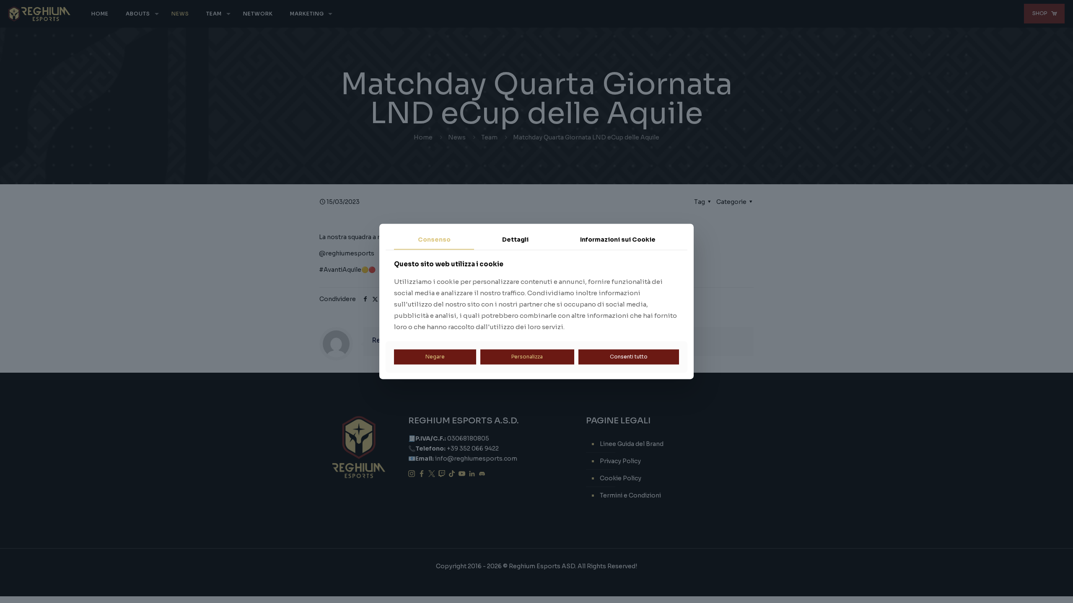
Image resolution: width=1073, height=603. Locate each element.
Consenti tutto (629, 356)
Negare (435, 356)
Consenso (434, 239)
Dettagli (515, 239)
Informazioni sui (618, 239)
